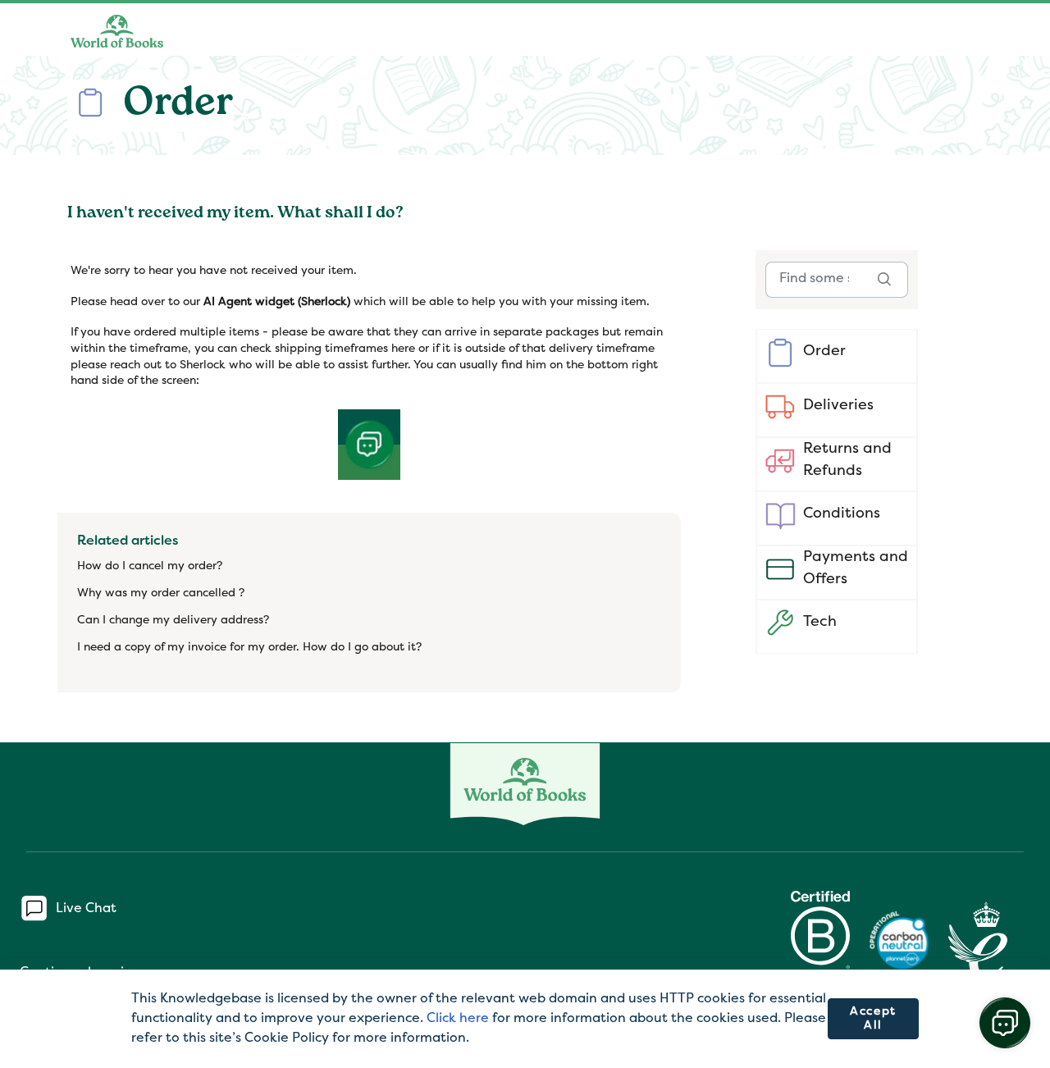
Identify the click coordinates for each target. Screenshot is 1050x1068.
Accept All (873, 1019)
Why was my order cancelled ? (160, 593)
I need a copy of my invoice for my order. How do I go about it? (249, 647)
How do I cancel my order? (149, 566)
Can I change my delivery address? (173, 620)
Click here (458, 1018)
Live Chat (86, 908)
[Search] (884, 280)
